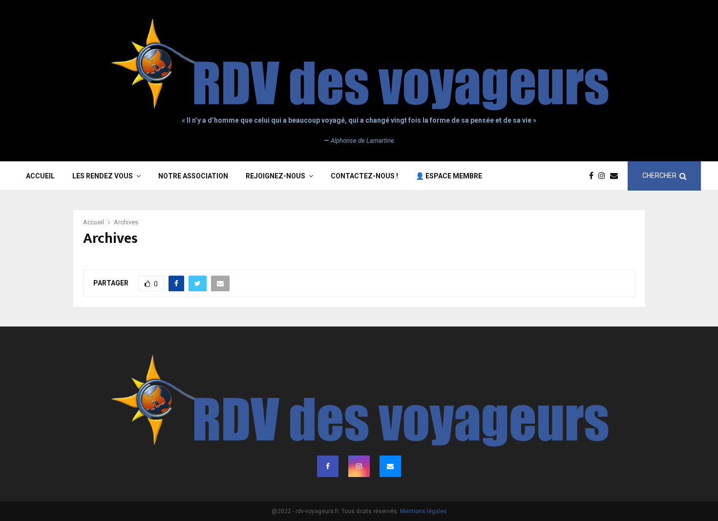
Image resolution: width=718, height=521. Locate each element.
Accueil (40, 176)
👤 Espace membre (449, 176)
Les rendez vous (102, 176)
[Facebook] (593, 176)
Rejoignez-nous (275, 176)
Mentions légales (423, 511)
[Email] (616, 176)
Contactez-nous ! (364, 176)
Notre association (193, 176)
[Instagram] (604, 176)
